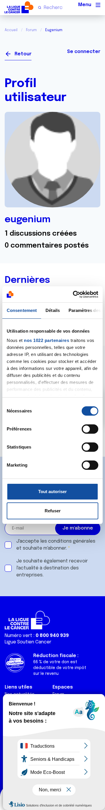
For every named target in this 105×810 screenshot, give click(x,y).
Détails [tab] (53, 310)
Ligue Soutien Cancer (28, 642)
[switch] (90, 429)
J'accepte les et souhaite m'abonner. (55, 545)
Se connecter (83, 51)
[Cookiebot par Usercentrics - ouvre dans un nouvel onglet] (74, 294)
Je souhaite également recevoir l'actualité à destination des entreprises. (52, 568)
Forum (31, 30)
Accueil (11, 30)
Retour (23, 54)
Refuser (53, 510)
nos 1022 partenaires (46, 340)
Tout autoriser (52, 491)
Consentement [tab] (22, 310)
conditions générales (71, 541)
